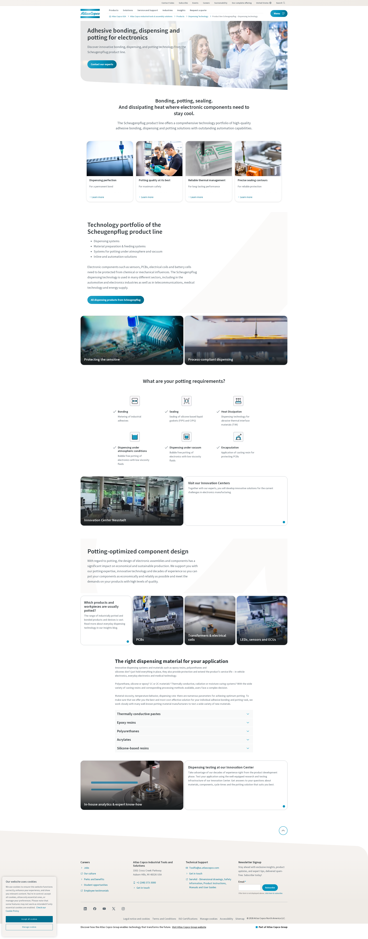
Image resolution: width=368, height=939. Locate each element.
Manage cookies (208, 918)
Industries (168, 10)
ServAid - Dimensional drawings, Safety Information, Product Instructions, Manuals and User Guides (210, 883)
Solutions (128, 10)
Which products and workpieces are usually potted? (106, 620)
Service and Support (147, 10)
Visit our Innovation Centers (236, 501)
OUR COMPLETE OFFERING (242, 3)
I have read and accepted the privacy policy (177, 224)
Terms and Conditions (164, 918)
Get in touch (143, 887)
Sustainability (220, 3)
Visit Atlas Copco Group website (189, 927)
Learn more (98, 197)
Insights (181, 10)
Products (113, 10)
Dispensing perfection (102, 180)
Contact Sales (168, 3)
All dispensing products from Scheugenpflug (116, 299)
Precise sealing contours (253, 180)
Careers (206, 3)
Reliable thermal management (206, 180)
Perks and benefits (94, 879)
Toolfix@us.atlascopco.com (204, 867)
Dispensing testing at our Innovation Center (236, 785)
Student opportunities (96, 884)
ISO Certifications (188, 918)
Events (195, 3)
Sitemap (239, 918)
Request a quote (198, 10)
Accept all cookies (29, 919)
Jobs (86, 867)
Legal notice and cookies (136, 918)
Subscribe (183, 3)
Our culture (90, 873)
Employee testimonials (96, 890)
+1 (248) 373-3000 (146, 882)
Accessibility (226, 918)
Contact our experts (102, 64)
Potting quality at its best (154, 180)
